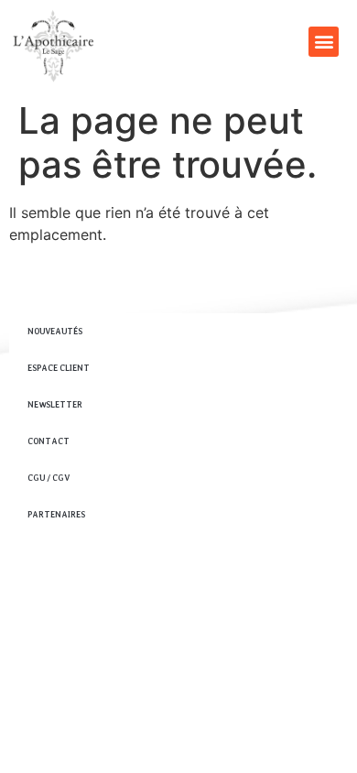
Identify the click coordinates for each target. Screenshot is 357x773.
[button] (323, 42)
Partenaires (56, 514)
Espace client (58, 368)
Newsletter (54, 404)
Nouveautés (54, 331)
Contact (48, 441)
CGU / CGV (48, 478)
